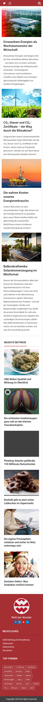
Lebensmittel (8, 675)
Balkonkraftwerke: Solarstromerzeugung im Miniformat (20, 270)
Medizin (19, 675)
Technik (35, 684)
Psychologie (8, 684)
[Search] (39, 3)
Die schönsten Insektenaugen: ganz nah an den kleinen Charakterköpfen (21, 421)
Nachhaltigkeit (9, 680)
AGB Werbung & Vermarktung (16, 640)
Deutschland (8, 667)
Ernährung (20, 667)
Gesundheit (8, 671)
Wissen (23, 688)
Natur (20, 680)
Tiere (5, 688)
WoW (32, 688)
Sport (27, 684)
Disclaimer (7, 650)
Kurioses (19, 671)
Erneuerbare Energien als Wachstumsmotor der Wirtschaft (20, 46)
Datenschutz (8, 647)
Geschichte (31, 667)
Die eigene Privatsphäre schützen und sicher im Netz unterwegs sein (20, 542)
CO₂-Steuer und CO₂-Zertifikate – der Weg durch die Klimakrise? (17, 126)
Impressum (8, 643)
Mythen (28, 675)
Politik (27, 680)
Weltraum (14, 688)
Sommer (19, 684)
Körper (27, 671)
